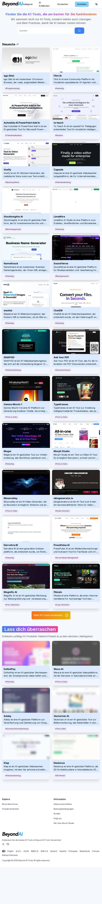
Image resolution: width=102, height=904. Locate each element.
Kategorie (28, 4)
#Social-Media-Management (66, 558)
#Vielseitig (59, 88)
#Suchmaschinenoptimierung (16, 729)
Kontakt (57, 814)
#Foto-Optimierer (12, 605)
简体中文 (44, 851)
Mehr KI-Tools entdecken (48, 615)
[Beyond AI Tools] (12, 834)
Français (95, 851)
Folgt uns (57, 818)
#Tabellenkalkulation (13, 135)
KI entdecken (44, 4)
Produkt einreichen (10, 809)
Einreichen (62, 4)
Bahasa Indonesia (10, 855)
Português (73, 851)
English (10, 851)
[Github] (8, 844)
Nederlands (85, 851)
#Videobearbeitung (63, 182)
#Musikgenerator (62, 276)
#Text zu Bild (60, 729)
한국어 (18, 851)
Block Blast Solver (10, 804)
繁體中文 (35, 851)
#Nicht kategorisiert (13, 229)
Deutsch (53, 851)
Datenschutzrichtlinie (63, 804)
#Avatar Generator (62, 511)
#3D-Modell (60, 776)
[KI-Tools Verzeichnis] (12, 4)
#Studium (59, 135)
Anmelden (81, 4)
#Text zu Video (11, 417)
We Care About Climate (64, 823)
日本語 (26, 851)
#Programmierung (12, 88)
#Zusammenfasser (62, 370)
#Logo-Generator (62, 605)
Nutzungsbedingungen (64, 809)
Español (63, 851)
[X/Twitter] (3, 844)
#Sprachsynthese (12, 182)
